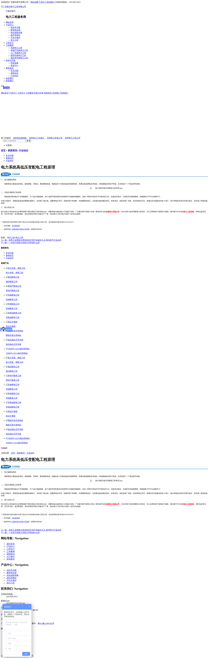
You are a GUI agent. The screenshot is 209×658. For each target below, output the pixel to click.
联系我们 (51, 2)
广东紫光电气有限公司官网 (19, 229)
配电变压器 (15, 30)
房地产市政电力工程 (19, 50)
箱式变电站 (15, 35)
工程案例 (10, 45)
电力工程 (14, 40)
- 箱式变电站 (11, 578)
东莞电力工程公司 (72, 138)
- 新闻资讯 (10, 554)
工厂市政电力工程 (18, 53)
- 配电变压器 (11, 573)
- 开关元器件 (11, 580)
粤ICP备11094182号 (46, 623)
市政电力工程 (16, 48)
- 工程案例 (10, 551)
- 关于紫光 (10, 556)
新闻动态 (14, 73)
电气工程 (11, 238)
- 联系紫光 (10, 559)
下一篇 (20, 243)
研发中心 (14, 66)
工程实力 (10, 43)
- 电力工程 (10, 583)
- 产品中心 (10, 546)
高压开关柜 (15, 27)
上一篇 (31, 240)
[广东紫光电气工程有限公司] (13, 7)
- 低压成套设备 (12, 575)
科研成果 (14, 63)
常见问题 (14, 71)
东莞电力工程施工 (37, 138)
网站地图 (34, 2)
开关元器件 (15, 38)
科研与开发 (10, 60)
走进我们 (10, 78)
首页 (3, 150)
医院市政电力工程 (18, 55)
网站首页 (10, 22)
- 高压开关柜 (11, 570)
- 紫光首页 (10, 544)
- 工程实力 (10, 549)
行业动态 (14, 76)
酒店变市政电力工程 (19, 58)
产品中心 (43, 2)
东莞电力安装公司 (54, 138)
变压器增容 (16, 226)
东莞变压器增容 (20, 138)
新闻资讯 (10, 68)
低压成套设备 (16, 32)
